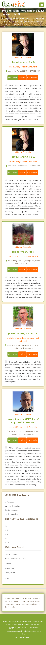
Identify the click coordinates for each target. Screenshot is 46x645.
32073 (7, 538)
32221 (7, 530)
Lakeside (8, 563)
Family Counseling (11, 514)
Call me (22, 78)
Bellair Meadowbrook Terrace (15, 559)
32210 (7, 542)
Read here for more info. (23, 637)
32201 (7, 534)
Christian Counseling (12, 510)
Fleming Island (10, 573)
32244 (7, 526)
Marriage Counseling (12, 506)
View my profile (32, 78)
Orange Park (9, 568)
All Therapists (9, 502)
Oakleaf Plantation (11, 554)
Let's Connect (12, 78)
